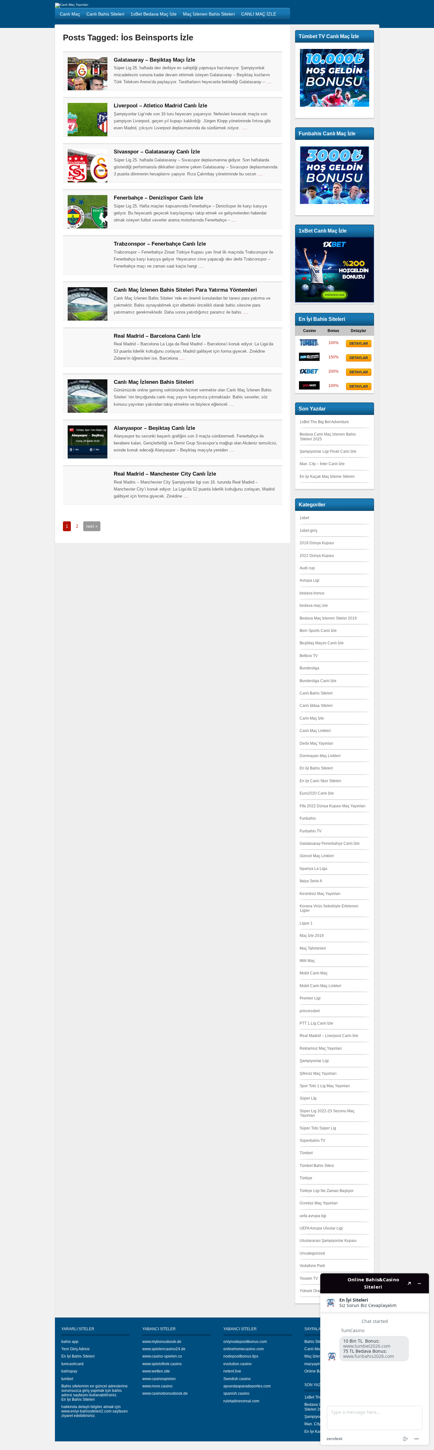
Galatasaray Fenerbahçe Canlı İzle (330, 843)
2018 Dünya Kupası (317, 543)
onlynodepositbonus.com (245, 1341)
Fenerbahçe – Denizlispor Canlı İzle (158, 198)
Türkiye (306, 1178)
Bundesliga (309, 668)
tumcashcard (72, 1364)
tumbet (67, 1379)
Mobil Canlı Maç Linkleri (320, 986)
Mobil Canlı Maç (314, 973)
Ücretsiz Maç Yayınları (319, 1203)
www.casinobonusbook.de (165, 1393)
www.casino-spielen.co (162, 1356)
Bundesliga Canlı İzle (318, 681)
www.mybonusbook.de (161, 1341)
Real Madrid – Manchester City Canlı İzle (165, 474)
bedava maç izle (314, 605)
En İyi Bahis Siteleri (316, 768)
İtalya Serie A (311, 881)
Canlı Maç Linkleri (315, 730)
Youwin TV (309, 1278)
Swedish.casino (237, 1379)
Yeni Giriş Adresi (75, 1349)
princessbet (310, 1011)
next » (92, 526)
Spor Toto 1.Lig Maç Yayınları (325, 1086)
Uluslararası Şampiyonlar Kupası (328, 1240)
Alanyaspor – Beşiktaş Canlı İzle (154, 428)
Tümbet (306, 1153)
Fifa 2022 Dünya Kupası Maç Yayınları (332, 806)
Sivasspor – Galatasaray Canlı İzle (157, 152)
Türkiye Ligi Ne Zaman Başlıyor (327, 1191)
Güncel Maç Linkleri (317, 856)
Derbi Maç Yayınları (316, 743)
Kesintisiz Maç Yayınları (320, 893)
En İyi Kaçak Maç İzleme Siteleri (327, 476)
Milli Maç (307, 961)
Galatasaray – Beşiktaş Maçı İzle (154, 60)
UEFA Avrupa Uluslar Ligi (321, 1228)
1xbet (304, 518)
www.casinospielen (159, 1379)
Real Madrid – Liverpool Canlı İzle (329, 1035)
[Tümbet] (309, 345)
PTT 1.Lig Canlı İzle (316, 1023)
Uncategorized (312, 1253)
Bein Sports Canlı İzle (318, 630)
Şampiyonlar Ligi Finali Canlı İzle (328, 451)
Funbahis (308, 818)
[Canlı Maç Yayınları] (71, 4)
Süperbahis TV (312, 1140)
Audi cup (307, 568)
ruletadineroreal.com (241, 1401)
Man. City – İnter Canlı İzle (322, 464)
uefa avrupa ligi (313, 1216)
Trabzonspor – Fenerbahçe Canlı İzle (160, 244)
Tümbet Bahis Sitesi (317, 1165)
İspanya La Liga (313, 868)
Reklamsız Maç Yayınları (321, 1048)
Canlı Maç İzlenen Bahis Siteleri (154, 382)
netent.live (232, 1371)
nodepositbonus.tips (240, 1356)
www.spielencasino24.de (164, 1349)
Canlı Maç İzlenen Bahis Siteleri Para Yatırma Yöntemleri (185, 290)
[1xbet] (309, 374)
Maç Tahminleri (313, 948)
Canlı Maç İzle (312, 718)
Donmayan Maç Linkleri (320, 756)
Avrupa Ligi (309, 580)
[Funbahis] (309, 359)
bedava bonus (312, 593)
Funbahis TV (311, 831)
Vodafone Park (312, 1266)
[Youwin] (309, 388)
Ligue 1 (306, 923)
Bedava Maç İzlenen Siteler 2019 (328, 618)
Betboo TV (309, 656)
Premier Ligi (310, 998)
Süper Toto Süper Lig (318, 1128)
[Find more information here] (374, 1359)
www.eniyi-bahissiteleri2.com (86, 1411)
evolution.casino (237, 1364)
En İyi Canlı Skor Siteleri (320, 781)
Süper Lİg (308, 1098)
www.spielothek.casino (162, 1364)
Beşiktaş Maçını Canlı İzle (322, 643)
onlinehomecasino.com (243, 1349)
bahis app (69, 1341)
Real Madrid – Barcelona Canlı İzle (157, 336)
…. (269, 81)
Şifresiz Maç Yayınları (318, 1073)
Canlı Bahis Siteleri (316, 693)
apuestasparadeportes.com (247, 1386)
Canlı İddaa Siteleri (316, 705)
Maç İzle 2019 (312, 935)
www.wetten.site (156, 1371)
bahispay (69, 1371)
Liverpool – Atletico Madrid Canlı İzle (160, 106)
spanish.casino (236, 1393)
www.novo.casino (157, 1386)
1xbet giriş (308, 530)
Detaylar (358, 343)
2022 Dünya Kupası (317, 555)
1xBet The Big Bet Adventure (324, 422)
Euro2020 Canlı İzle (317, 793)
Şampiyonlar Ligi (314, 1061)
